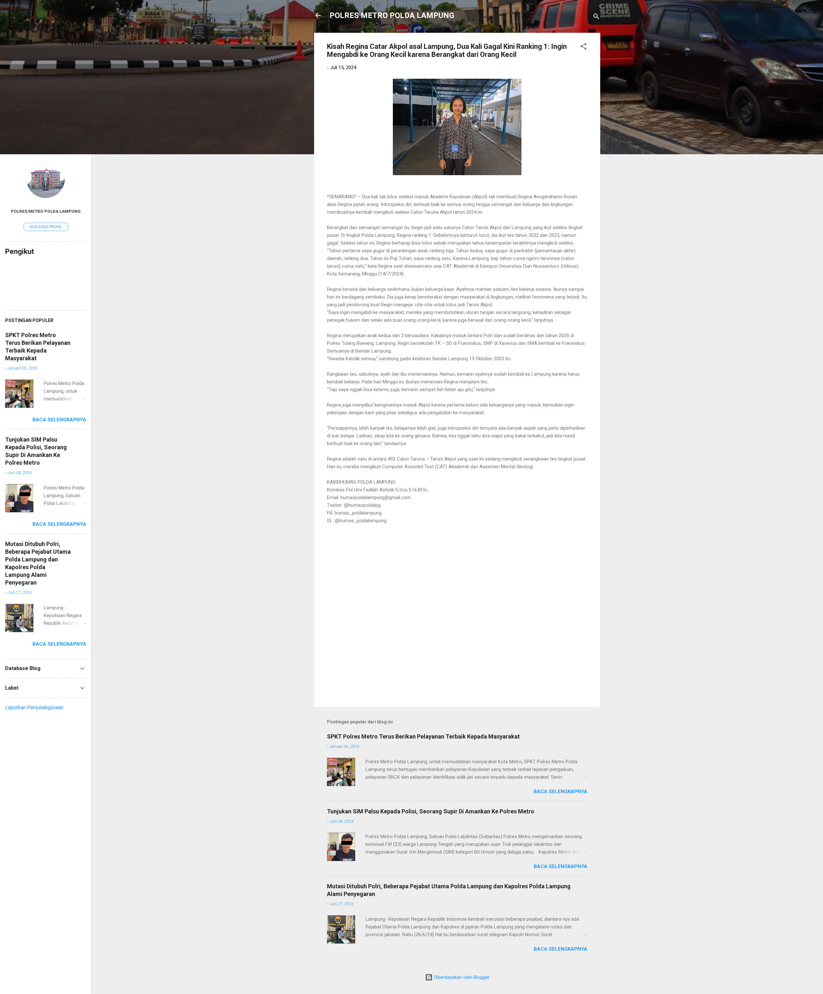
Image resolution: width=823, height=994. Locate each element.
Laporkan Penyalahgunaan (34, 707)
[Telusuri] (596, 17)
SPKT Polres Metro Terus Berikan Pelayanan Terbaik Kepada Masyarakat (423, 736)
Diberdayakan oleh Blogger (461, 977)
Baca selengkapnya (560, 791)
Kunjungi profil (46, 227)
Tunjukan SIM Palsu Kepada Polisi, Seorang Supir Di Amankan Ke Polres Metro (430, 811)
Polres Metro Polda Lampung (46, 211)
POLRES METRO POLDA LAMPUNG (392, 15)
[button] (583, 47)
